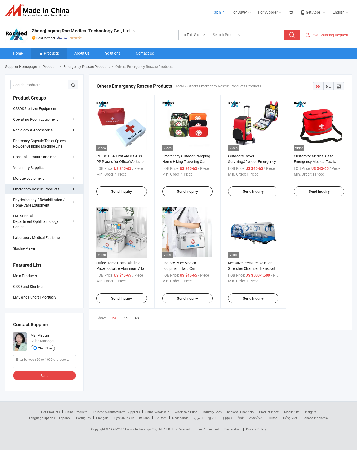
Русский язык (124, 418)
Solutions (112, 53)
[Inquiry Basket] (291, 12)
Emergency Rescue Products (36, 188)
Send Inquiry (121, 191)
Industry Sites (212, 412)
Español (65, 418)
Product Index (269, 412)
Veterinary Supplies (28, 167)
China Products (76, 412)
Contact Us (145, 53)
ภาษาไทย (255, 418)
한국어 (212, 418)
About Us (81, 53)
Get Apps (313, 12)
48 (137, 317)
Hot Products (50, 412)
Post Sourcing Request (329, 34)
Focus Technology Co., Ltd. (144, 429)
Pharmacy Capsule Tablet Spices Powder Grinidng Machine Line (39, 143)
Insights (310, 412)
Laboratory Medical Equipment (38, 237)
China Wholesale (157, 412)
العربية (198, 418)
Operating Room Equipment (35, 119)
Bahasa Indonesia (315, 418)
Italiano (144, 418)
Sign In (219, 12)
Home (18, 53)
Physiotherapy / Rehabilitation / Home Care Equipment (39, 202)
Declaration (232, 429)
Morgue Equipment (28, 178)
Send (45, 375)
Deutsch (161, 418)
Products (51, 53)
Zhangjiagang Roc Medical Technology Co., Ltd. (81, 30)
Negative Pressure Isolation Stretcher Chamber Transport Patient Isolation (251, 268)
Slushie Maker (24, 248)
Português (83, 418)
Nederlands (180, 418)
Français (102, 418)
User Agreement (208, 429)
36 (125, 317)
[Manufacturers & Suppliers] (38, 10)
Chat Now (45, 348)
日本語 (227, 418)
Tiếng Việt (290, 418)
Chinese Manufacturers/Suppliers (116, 412)
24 (114, 318)
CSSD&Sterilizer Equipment (34, 108)
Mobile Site (292, 412)
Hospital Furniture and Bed (34, 156)
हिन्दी (241, 418)
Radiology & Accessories (33, 129)
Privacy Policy (256, 429)
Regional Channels (240, 412)
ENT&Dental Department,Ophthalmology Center (35, 221)
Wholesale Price (186, 412)
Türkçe (272, 418)
